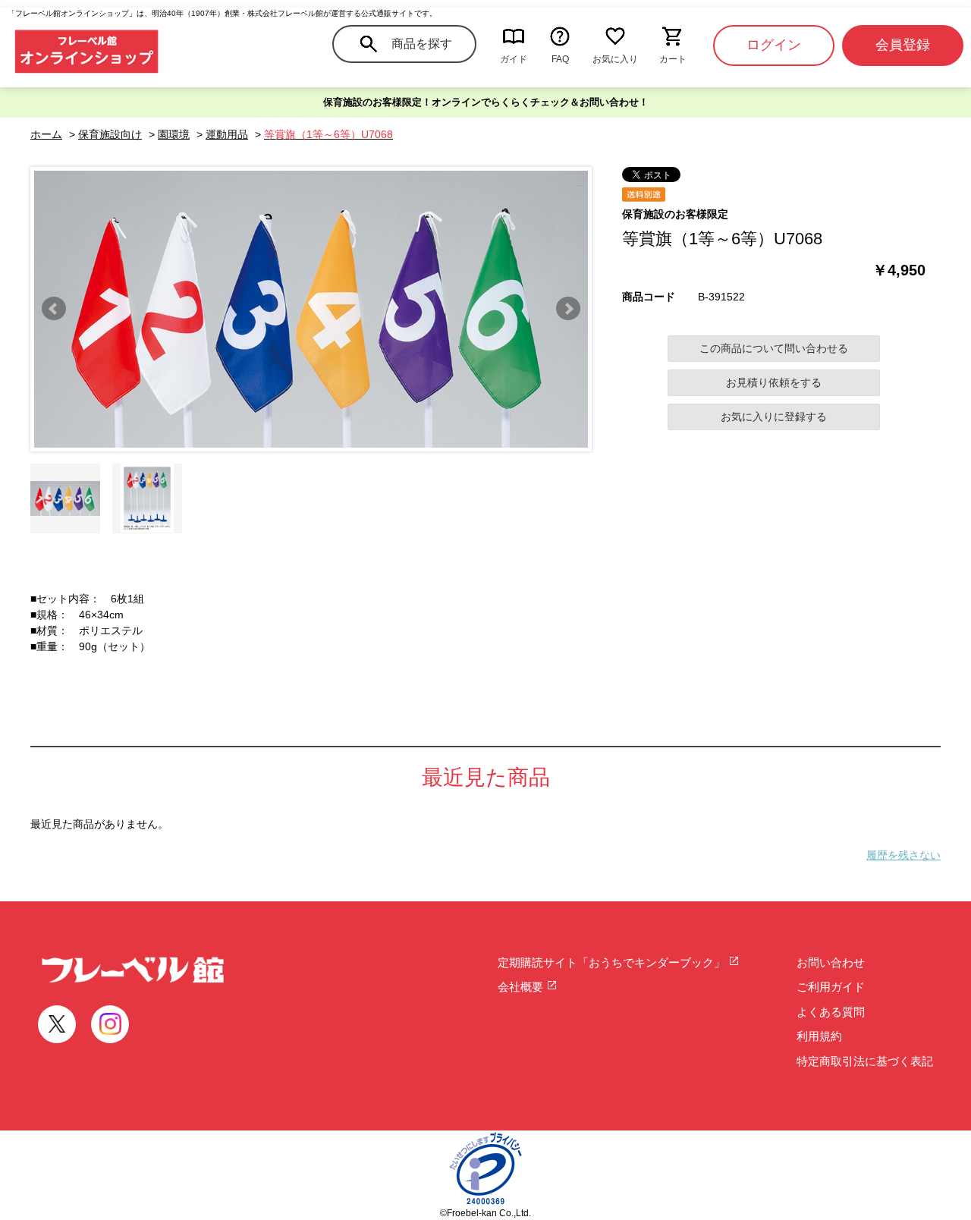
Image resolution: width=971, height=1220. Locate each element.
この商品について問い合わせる (773, 348)
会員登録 (902, 44)
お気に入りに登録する (774, 416)
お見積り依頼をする (774, 382)
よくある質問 (831, 1011)
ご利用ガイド (831, 986)
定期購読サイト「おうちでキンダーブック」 (613, 962)
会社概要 (522, 986)
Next (568, 309)
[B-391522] (65, 498)
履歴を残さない (903, 855)
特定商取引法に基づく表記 (865, 1061)
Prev (54, 309)
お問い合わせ (831, 962)
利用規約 (819, 1036)
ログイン (773, 44)
